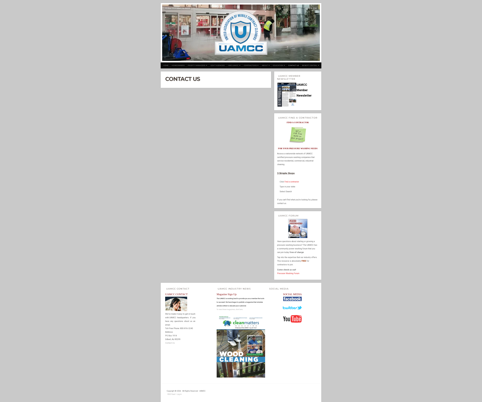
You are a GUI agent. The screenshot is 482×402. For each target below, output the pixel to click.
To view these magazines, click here (230, 309)
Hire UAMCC (233, 65)
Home (165, 65)
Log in (179, 394)
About (265, 65)
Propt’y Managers (196, 65)
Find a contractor (291, 182)
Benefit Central (309, 65)
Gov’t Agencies (217, 65)
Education (278, 65)
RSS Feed (171, 394)
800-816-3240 (311, 8)
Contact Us (293, 65)
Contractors (250, 65)
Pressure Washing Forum (288, 273)
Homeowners (178, 65)
